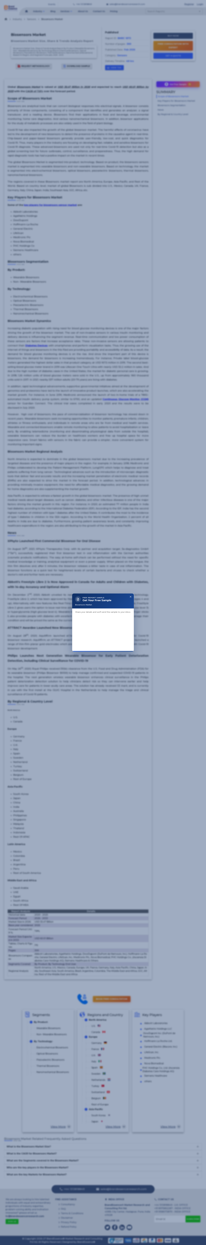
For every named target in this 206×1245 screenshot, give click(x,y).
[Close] (131, 569)
